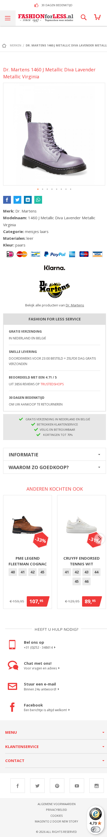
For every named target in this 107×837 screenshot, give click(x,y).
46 (86, 581)
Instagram (96, 785)
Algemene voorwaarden (57, 804)
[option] (13, 572)
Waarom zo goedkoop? (39, 467)
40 (13, 572)
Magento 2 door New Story (56, 821)
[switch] (95, 829)
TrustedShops (52, 384)
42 (32, 572)
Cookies (56, 816)
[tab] (54, 454)
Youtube (77, 785)
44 (96, 572)
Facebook (17, 785)
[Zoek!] (83, 18)
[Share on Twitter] (17, 199)
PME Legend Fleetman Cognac (28, 561)
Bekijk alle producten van (54, 305)
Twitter (37, 785)
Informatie (23, 454)
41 (23, 572)
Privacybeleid (56, 810)
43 (86, 572)
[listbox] (27, 573)
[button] (38, 189)
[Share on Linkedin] (28, 199)
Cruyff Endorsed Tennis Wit (81, 561)
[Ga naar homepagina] (5, 45)
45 (42, 572)
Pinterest (57, 785)
